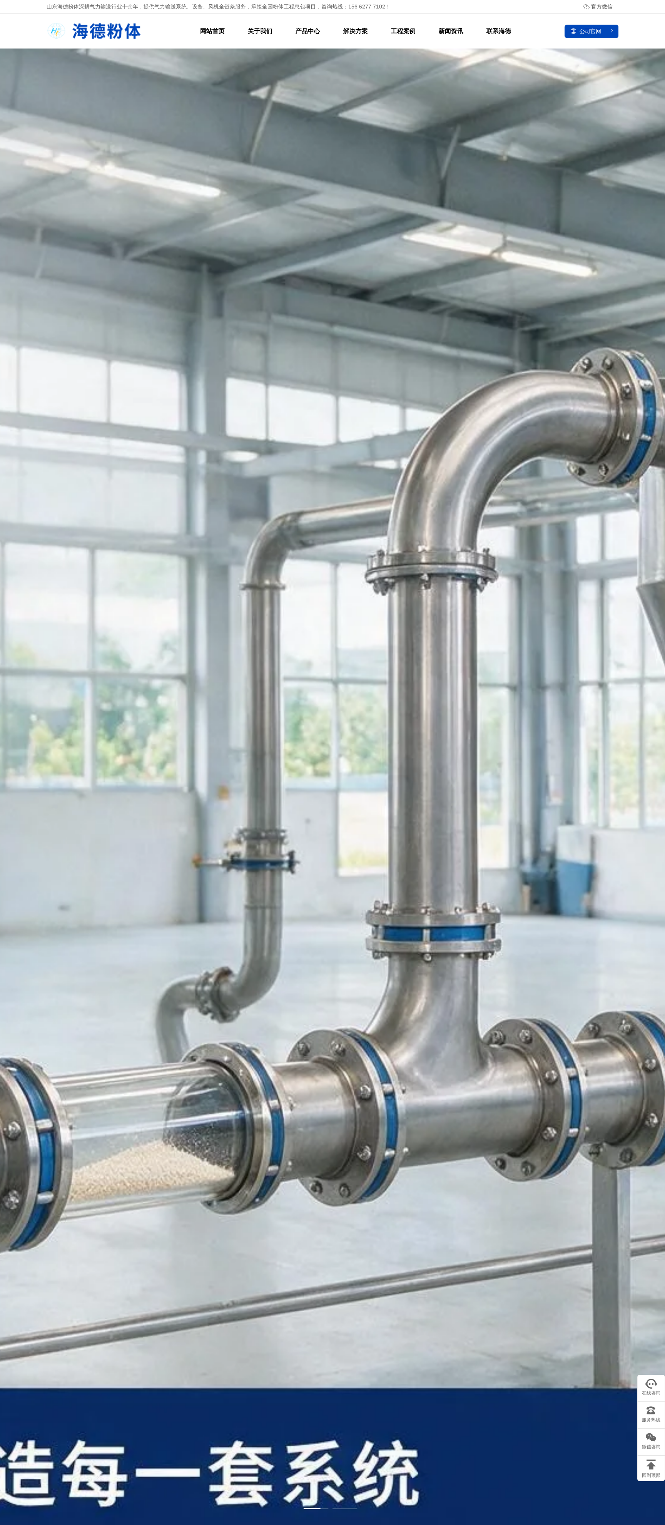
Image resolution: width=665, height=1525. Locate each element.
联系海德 (498, 31)
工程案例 (403, 31)
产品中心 (308, 31)
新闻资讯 (451, 31)
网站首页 (212, 31)
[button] (316, 1508)
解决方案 (355, 31)
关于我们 (260, 31)
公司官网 (590, 31)
